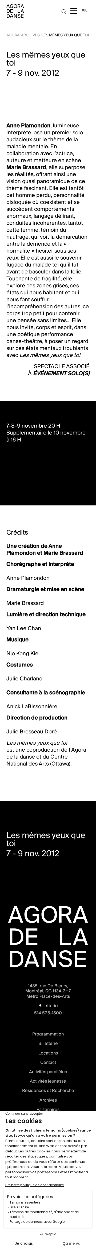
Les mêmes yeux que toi (65, 35)
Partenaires (48, 1109)
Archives (30, 35)
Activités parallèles (48, 1071)
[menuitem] (84, 10)
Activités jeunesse (48, 1081)
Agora (12, 35)
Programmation (48, 1034)
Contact (48, 1062)
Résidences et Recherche (48, 1090)
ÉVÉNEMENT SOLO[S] (61, 373)
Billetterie (48, 1043)
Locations (48, 1053)
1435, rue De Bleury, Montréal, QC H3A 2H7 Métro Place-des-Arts (48, 991)
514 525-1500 (48, 1012)
